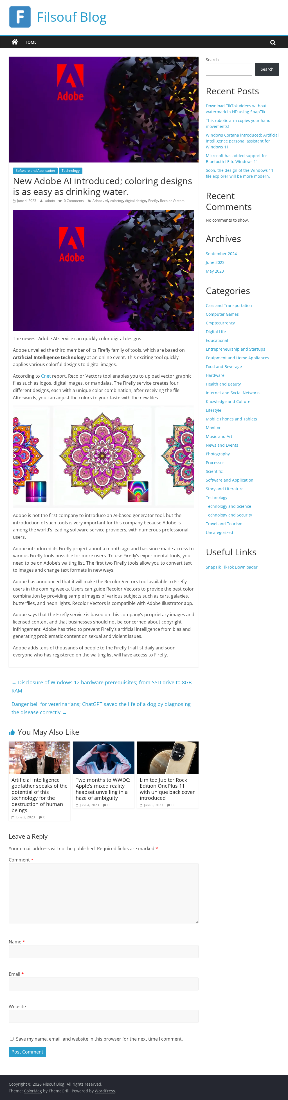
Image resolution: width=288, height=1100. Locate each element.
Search (212, 59)
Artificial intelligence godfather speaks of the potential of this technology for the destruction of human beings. (40, 795)
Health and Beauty (223, 384)
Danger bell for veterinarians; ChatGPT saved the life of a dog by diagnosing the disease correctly (101, 708)
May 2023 (215, 271)
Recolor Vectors (172, 200)
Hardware (215, 375)
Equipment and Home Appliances (237, 357)
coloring (116, 200)
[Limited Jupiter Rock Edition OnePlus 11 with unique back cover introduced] (168, 745)
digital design (135, 200)
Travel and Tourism (224, 523)
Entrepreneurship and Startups (235, 349)
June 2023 (215, 262)
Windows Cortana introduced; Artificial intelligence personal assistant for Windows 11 (242, 141)
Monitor (213, 427)
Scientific (214, 471)
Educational (217, 340)
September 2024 (221, 253)
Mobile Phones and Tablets (231, 419)
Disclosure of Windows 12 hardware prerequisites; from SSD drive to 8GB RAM (102, 686)
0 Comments (73, 200)
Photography (218, 454)
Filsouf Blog (72, 16)
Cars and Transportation (229, 305)
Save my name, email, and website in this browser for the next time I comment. (99, 1039)
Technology (71, 170)
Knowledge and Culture (228, 401)
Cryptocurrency (220, 323)
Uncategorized (219, 532)
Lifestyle (213, 410)
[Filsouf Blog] (15, 42)
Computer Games (222, 314)
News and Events (222, 445)
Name (17, 942)
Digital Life (216, 331)
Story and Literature (225, 488)
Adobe (98, 200)
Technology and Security (229, 515)
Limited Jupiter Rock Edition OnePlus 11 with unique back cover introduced (167, 788)
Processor (215, 462)
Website (17, 1006)
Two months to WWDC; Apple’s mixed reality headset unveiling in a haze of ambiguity (103, 788)
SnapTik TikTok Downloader (232, 567)
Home (30, 42)
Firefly (153, 200)
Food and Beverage (224, 366)
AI (106, 200)
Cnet (46, 376)
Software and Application (35, 170)
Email (16, 974)
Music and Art (219, 436)
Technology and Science (228, 506)
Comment (21, 860)
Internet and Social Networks (233, 392)
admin (50, 200)
